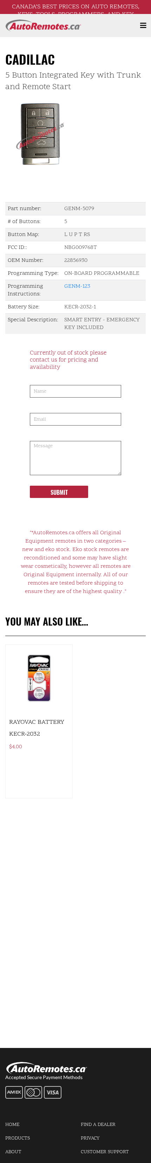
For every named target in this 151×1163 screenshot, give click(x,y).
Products (17, 1138)
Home (12, 1124)
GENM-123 (77, 286)
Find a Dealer (98, 1124)
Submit (59, 492)
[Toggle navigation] (143, 25)
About (13, 1152)
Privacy (90, 1138)
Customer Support (105, 1152)
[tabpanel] (75, 134)
